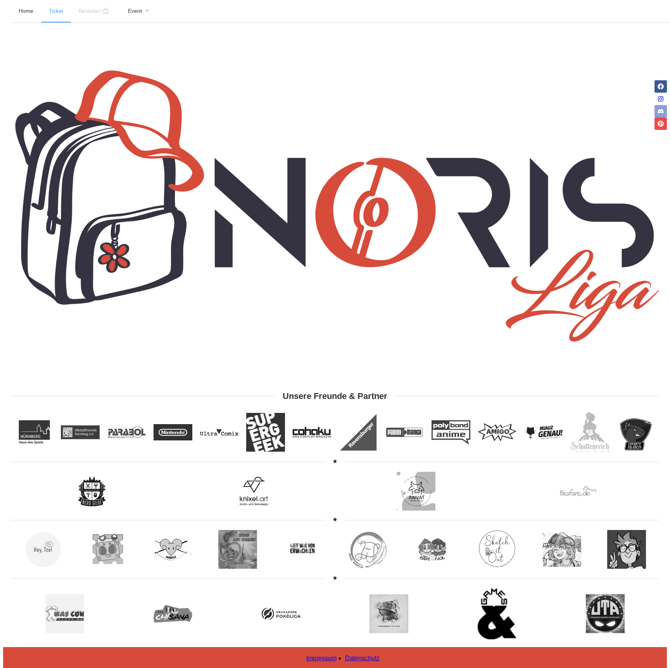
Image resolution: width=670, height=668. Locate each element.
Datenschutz (362, 658)
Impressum (321, 658)
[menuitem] (138, 11)
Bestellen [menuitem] (90, 11)
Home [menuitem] (26, 11)
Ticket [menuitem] (56, 11)
